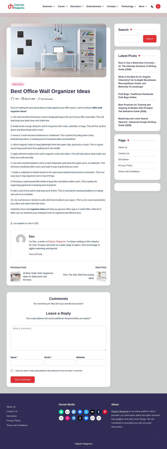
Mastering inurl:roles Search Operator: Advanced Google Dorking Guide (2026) (137, 122)
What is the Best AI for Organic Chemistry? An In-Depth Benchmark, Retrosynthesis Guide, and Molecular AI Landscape (137, 82)
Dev (32, 236)
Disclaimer (123, 159)
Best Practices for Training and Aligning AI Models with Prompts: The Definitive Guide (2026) (135, 108)
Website (80, 357)
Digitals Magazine (56, 241)
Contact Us (123, 153)
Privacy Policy (125, 165)
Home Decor (18, 84)
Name (14, 357)
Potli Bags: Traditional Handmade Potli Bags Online (135, 96)
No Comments (47, 99)
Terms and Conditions (128, 171)
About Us (122, 147)
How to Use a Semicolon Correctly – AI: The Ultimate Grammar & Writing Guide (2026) (137, 66)
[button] (35, 254)
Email (48, 357)
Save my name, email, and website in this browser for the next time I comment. (48, 371)
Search (123, 29)
